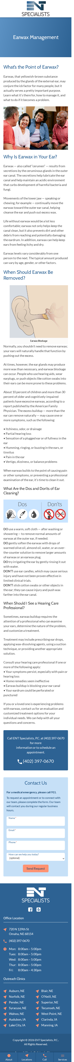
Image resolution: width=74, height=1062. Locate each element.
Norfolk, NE (17, 996)
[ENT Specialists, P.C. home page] (36, 8)
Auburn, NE (16, 991)
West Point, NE (51, 1014)
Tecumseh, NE (50, 1008)
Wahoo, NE (16, 1014)
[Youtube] (38, 909)
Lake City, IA (17, 1025)
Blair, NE (47, 991)
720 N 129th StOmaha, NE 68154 (21, 931)
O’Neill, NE (48, 996)
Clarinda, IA (49, 1019)
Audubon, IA (17, 1019)
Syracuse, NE (17, 1008)
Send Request (36, 868)
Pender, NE (16, 1002)
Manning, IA (49, 1025)
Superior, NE (49, 1002)
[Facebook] (30, 909)
